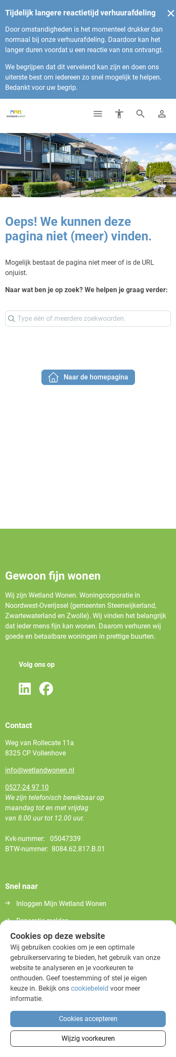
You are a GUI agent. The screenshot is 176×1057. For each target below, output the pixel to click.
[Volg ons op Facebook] (46, 689)
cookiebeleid (90, 988)
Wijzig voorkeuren (88, 1038)
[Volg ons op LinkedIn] (25, 689)
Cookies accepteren (88, 1019)
